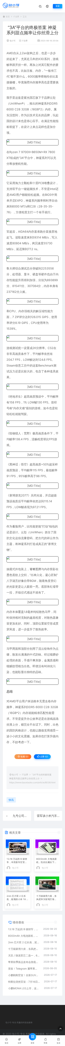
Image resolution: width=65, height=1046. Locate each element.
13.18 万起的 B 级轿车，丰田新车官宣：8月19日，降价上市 (17, 861)
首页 (8, 17)
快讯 (11, 799)
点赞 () (44, 756)
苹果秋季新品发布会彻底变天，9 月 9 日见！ (24, 962)
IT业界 (16, 17)
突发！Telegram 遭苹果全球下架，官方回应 (24, 968)
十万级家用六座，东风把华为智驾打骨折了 (46, 898)
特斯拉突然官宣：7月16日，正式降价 (24, 981)
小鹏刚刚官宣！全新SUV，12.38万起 (24, 975)
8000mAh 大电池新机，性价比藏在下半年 (46, 861)
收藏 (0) (24, 756)
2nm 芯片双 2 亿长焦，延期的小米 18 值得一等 (18, 898)
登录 (58, 6)
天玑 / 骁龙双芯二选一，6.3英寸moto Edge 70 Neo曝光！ (24, 955)
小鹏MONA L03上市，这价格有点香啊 (24, 988)
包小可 (13, 41)
